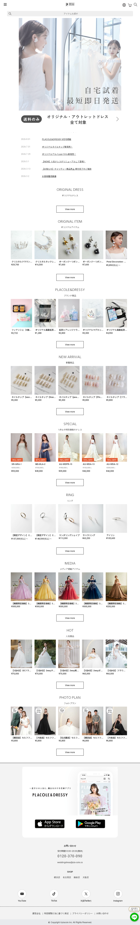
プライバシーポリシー (82, 913)
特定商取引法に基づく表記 (56, 913)
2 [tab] (66, 132)
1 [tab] (64, 132)
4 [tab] (71, 132)
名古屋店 (67, 877)
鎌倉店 (77, 877)
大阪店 (86, 877)
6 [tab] (76, 132)
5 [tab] (74, 132)
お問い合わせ (102, 913)
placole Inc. (67, 922)
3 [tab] (69, 132)
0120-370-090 (70, 856)
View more (70, 209)
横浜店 (57, 877)
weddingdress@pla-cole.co (70, 862)
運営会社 (36, 913)
